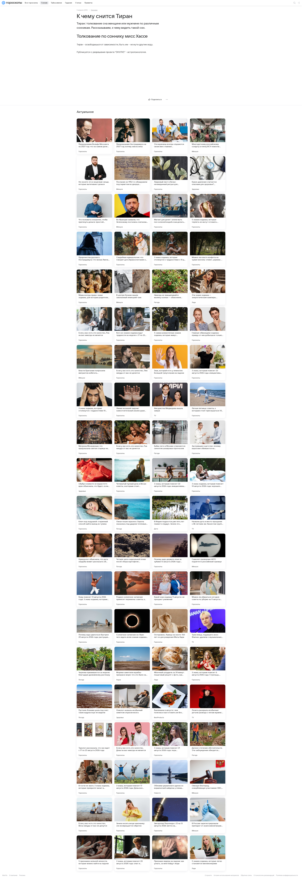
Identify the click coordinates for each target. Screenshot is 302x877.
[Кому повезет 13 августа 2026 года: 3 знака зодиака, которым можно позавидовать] (94, 589)
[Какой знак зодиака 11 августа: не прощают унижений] (170, 589)
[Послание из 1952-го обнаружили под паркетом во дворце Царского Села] (132, 174)
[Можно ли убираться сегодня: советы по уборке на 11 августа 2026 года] (207, 589)
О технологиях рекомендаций (264, 875)
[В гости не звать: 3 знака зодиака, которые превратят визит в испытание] (94, 777)
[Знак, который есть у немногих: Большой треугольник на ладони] (170, 362)
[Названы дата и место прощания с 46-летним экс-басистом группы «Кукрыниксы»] (207, 513)
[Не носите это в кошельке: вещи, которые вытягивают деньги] (94, 174)
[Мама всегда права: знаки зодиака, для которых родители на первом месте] (94, 287)
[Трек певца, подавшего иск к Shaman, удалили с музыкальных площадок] (207, 626)
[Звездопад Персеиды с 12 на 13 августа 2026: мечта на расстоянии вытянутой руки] (170, 815)
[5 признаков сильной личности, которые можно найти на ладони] (94, 853)
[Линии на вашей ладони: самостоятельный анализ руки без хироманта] (132, 400)
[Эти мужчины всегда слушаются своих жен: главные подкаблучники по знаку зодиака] (170, 136)
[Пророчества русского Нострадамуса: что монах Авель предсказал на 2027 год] (94, 249)
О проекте (208, 875)
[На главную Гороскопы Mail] (13, 3)
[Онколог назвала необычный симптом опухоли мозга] (132, 702)
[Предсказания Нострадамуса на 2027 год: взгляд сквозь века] (132, 136)
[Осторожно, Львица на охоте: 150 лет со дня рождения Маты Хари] (170, 626)
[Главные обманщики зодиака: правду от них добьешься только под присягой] (207, 325)
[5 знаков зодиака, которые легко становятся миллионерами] (207, 853)
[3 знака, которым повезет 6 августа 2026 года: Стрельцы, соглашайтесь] (207, 664)
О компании (13, 875)
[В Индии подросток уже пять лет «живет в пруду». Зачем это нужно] (170, 513)
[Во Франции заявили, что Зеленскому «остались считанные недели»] (132, 211)
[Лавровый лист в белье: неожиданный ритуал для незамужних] (170, 174)
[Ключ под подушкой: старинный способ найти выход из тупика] (94, 513)
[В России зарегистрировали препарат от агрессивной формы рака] (207, 815)
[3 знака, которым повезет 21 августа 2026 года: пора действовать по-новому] (170, 740)
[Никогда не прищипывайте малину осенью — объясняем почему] (170, 287)
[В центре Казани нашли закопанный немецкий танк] (132, 287)
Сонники (94, 10)
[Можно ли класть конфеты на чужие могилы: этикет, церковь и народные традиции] (207, 249)
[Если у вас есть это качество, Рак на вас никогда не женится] (94, 325)
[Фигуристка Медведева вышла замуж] (170, 400)
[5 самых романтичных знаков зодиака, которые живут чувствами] (170, 325)
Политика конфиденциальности (287, 875)
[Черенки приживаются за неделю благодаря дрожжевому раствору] (94, 664)
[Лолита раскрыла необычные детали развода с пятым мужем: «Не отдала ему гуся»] (207, 702)
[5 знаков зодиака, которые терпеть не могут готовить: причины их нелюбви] (207, 211)
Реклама (22, 875)
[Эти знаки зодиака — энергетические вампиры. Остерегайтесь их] (207, 287)
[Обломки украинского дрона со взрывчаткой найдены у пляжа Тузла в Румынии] (170, 777)
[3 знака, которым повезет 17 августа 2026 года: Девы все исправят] (132, 777)
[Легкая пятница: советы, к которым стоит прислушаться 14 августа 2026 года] (207, 400)
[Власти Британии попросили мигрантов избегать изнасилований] (94, 362)
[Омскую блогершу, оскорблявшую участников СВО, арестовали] (207, 777)
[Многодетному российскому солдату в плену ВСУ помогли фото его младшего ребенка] (207, 136)
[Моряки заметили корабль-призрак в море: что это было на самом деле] (132, 664)
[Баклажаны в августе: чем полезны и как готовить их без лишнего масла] (170, 702)
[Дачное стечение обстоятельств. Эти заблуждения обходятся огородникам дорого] (207, 740)
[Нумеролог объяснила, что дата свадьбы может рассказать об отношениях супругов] (94, 551)
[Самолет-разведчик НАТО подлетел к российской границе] (207, 551)
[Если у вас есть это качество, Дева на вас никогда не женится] (132, 740)
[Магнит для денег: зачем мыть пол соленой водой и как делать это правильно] (170, 211)
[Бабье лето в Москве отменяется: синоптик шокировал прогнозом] (170, 438)
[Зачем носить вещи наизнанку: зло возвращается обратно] (132, 815)
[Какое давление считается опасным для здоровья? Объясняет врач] (207, 174)
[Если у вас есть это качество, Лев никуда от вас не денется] (132, 362)
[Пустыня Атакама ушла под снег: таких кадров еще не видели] (94, 702)
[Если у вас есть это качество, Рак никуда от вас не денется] (132, 438)
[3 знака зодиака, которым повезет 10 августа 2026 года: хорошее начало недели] (207, 476)
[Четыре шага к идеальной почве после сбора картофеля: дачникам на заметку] (132, 551)
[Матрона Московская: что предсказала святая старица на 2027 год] (94, 438)
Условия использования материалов (226, 875)
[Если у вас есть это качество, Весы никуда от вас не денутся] (94, 815)
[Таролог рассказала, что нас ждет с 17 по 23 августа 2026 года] (94, 740)
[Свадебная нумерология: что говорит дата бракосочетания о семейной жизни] (132, 249)
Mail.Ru (4, 875)
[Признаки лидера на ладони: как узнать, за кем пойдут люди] (170, 853)
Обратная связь (246, 875)
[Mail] (3, 3)
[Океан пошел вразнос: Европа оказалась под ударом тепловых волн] (132, 513)
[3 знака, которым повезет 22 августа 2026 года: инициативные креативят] (170, 476)
